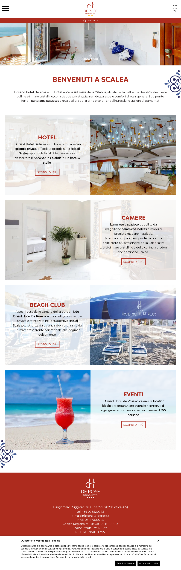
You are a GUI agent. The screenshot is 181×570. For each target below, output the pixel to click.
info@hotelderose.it (95, 515)
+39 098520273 (93, 511)
